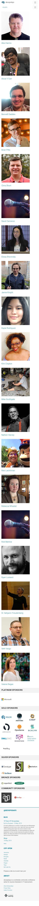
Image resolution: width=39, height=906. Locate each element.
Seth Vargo (6, 649)
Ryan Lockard (7, 577)
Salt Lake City (7, 867)
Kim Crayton (6, 363)
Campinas (6, 852)
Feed (5, 843)
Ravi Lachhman (8, 470)
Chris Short (6, 185)
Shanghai (6, 856)
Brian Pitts (5, 150)
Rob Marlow (6, 542)
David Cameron (8, 221)
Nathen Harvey (7, 435)
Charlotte (6, 861)
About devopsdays (8, 886)
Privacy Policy (7, 888)
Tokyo (5, 865)
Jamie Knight (7, 292)
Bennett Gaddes (8, 114)
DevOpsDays (9, 2)
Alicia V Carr (6, 79)
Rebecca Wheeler (9, 506)
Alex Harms (6, 43)
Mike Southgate (8, 399)
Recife (5, 858)
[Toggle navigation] (35, 2)
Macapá (6, 854)
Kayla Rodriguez (8, 328)
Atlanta (5, 7)
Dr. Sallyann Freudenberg (12, 613)
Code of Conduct (8, 890)
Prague (5, 863)
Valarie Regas (7, 684)
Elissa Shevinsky (8, 257)
